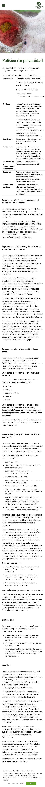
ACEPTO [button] (31, 783)
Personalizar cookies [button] (15, 783)
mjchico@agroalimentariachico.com (16, 237)
